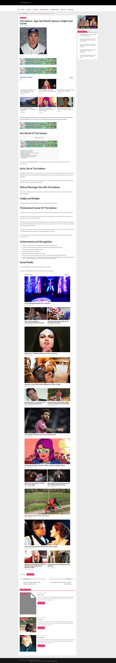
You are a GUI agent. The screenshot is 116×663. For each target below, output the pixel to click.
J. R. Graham (40, 619)
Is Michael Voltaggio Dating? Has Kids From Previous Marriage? (39, 270)
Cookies (31, 660)
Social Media (23, 157)
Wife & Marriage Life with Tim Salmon (29, 152)
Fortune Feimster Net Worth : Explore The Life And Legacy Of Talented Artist (88, 56)
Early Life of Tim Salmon (26, 151)
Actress (28, 9)
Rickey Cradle (41, 594)
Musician (63, 9)
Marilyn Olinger (41, 637)
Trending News (55, 9)
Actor (22, 9)
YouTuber (35, 9)
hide (42, 137)
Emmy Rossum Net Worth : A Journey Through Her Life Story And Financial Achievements (88, 40)
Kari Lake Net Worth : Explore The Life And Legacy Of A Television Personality (88, 51)
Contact (23, 660)
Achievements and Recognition (27, 156)
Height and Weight (25, 154)
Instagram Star (44, 9)
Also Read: (22, 270)
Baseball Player (23, 17)
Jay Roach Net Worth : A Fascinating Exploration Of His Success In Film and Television (88, 45)
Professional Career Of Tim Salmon (28, 155)
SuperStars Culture (25, 2)
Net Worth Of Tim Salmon (26, 150)
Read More (41, 603)
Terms (27, 660)
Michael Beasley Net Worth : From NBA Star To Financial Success (88, 35)
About (19, 660)
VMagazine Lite (54, 661)
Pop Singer (70, 9)
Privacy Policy (36, 660)
